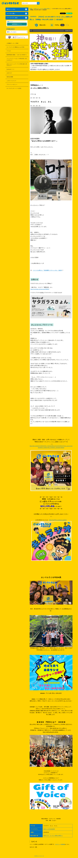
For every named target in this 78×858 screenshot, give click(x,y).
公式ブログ (9, 73)
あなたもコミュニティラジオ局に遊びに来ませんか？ (17, 64)
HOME (31, 8)
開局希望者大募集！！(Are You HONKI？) (17, 54)
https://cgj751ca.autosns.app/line (58, 520)
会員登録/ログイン (17, 24)
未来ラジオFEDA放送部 (49, 829)
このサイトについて (11, 80)
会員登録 (63, 844)
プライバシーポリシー (12, 84)
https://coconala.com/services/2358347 (39, 289)
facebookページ (10, 69)
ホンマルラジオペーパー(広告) (14, 88)
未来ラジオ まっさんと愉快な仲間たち (42, 8)
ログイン (57, 844)
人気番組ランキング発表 (12, 43)
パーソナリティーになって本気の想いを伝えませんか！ (17, 59)
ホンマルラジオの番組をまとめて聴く (16, 47)
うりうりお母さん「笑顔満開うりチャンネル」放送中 (47, 270)
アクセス (9, 51)
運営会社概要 (10, 76)
